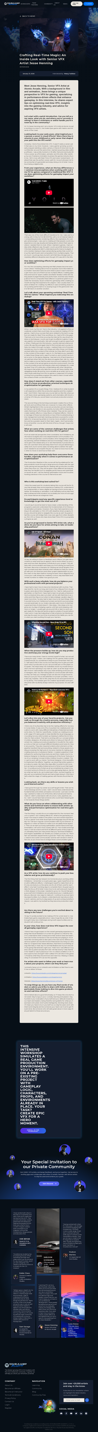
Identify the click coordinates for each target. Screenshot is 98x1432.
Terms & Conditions (12, 1395)
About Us (8, 1385)
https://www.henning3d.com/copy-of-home (47, 981)
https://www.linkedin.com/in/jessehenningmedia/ (49, 973)
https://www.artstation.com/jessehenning (47, 977)
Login (7, 1405)
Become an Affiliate (12, 1388)
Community (37, 1388)
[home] (12, 3)
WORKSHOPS (25, 4)
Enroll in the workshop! (33, 1130)
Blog (34, 1392)
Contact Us (9, 1401)
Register (8, 1408)
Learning (36, 1385)
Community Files (39, 1395)
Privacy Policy (10, 1398)
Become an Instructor (13, 1392)
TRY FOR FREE (75, 3)
